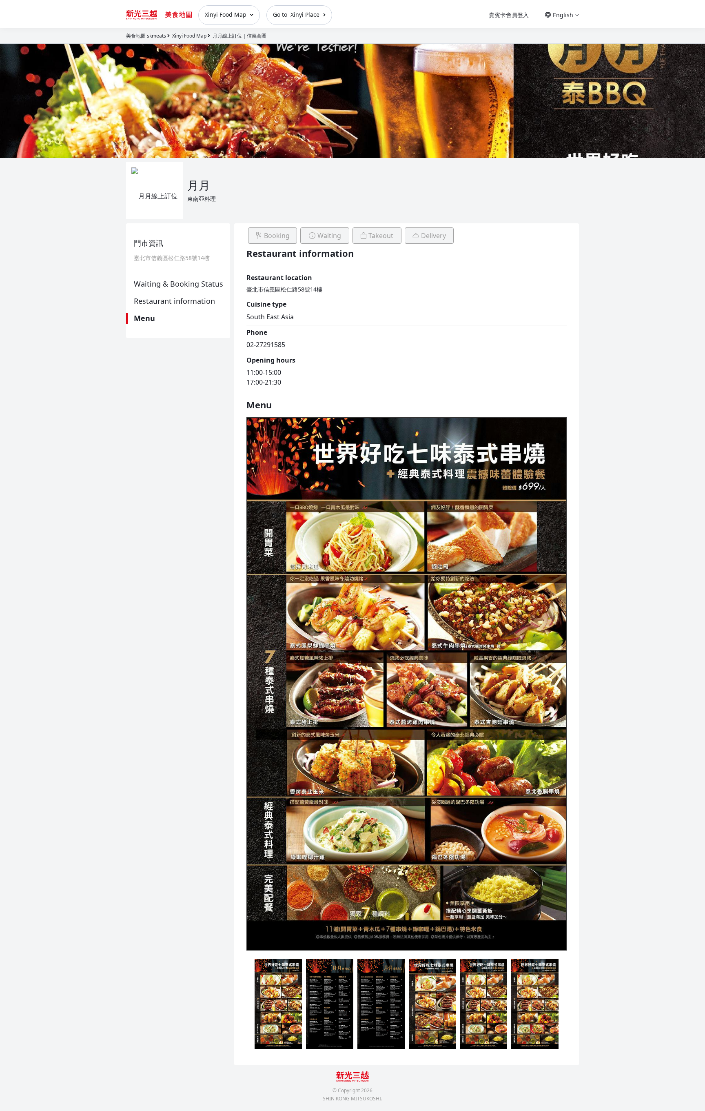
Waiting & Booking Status (178, 284)
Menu (144, 318)
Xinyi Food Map (226, 14)
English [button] (563, 15)
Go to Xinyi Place (297, 14)
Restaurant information (174, 301)
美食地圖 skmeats (146, 35)
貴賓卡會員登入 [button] (509, 15)
